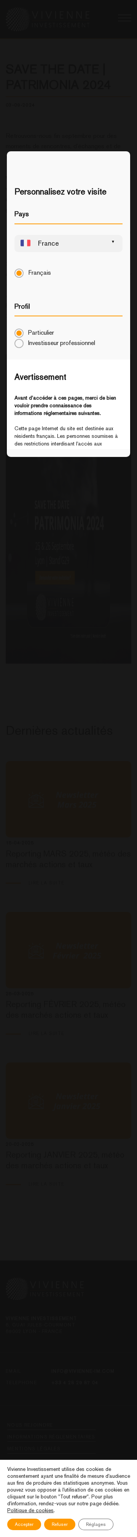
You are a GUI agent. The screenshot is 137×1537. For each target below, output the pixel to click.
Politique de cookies (30, 1510)
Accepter (24, 1524)
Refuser (60, 1524)
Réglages (96, 1524)
